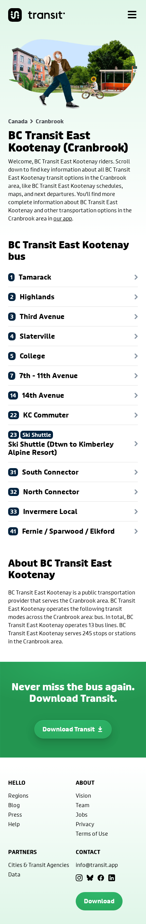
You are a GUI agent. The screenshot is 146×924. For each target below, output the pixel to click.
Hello (16, 782)
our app (62, 218)
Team (82, 804)
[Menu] (132, 15)
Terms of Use (92, 833)
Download (99, 901)
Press (15, 814)
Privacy (85, 824)
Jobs (82, 814)
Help (14, 824)
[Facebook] (100, 877)
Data (14, 874)
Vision (83, 795)
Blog (14, 804)
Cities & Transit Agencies (38, 864)
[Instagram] (79, 877)
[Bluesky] (90, 878)
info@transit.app (97, 864)
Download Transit (68, 729)
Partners (22, 852)
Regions (18, 795)
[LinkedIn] (111, 877)
